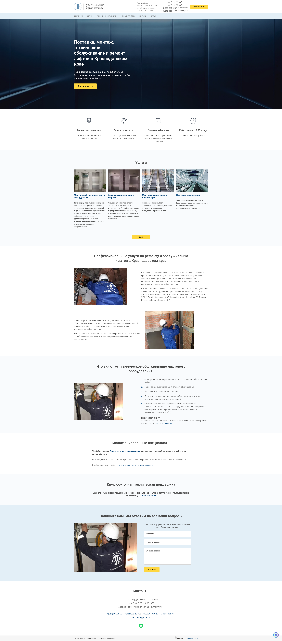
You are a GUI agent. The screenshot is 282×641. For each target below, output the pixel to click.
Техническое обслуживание (107, 16)
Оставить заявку (85, 86)
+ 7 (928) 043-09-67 (169, 8)
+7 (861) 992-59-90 (173, 5)
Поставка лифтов (128, 16)
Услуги (89, 16)
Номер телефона (153, 542)
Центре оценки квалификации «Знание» (134, 465)
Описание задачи (153, 551)
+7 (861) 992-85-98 (173, 2)
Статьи (153, 16)
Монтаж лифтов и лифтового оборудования (89, 196)
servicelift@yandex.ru (141, 617)
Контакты (142, 16)
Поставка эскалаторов (188, 195)
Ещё (141, 237)
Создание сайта (191, 638)
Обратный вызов (199, 6)
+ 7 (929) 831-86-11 (169, 11)
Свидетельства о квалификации (125, 451)
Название (150, 534)
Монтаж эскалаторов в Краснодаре (154, 196)
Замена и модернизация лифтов (121, 196)
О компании (78, 16)
